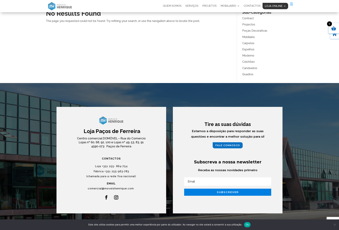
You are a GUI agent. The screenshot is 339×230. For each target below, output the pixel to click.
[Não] (334, 224)
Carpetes (248, 43)
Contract (248, 18)
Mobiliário (228, 6)
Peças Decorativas (254, 30)
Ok (247, 224)
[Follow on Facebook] (106, 197)
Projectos (248, 24)
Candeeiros (249, 68)
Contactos (252, 6)
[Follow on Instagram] (116, 197)
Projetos (209, 6)
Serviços (191, 6)
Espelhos (248, 49)
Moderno (248, 55)
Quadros (247, 74)
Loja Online (273, 6)
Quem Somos (172, 6)
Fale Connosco (227, 145)
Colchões (248, 61)
